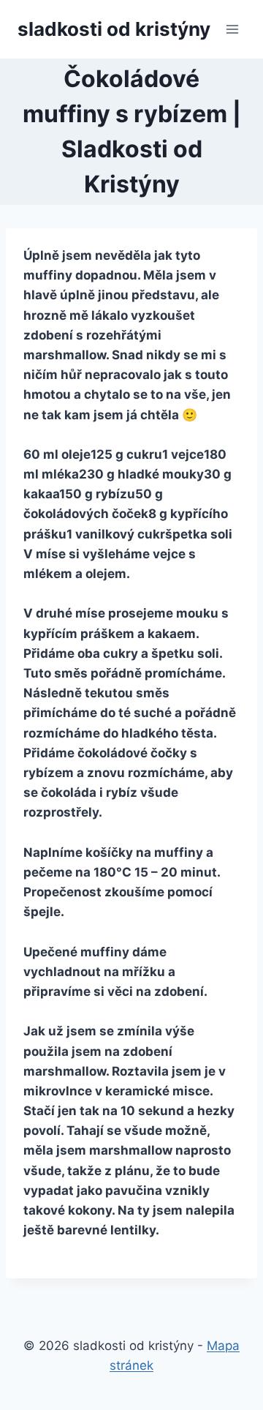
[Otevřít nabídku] (231, 29)
